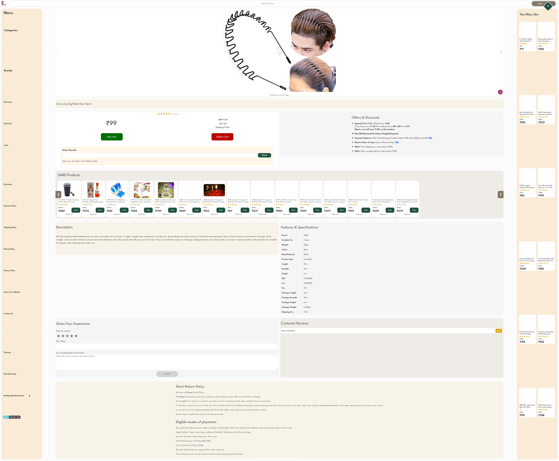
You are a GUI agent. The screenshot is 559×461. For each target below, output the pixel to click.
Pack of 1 (69, 214)
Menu (8, 13)
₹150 (541, 342)
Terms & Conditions (12, 292)
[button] (501, 52)
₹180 (522, 122)
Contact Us (8, 314)
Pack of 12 (263, 214)
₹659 (182, 211)
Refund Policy (9, 249)
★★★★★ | (167, 114)
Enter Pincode (69, 150)
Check (264, 155)
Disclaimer (8, 184)
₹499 (302, 208)
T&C (430, 138)
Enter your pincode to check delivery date (79, 161)
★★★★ (183, 205)
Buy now (111, 137)
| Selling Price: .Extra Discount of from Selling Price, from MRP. (383, 126)
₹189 (541, 269)
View (76, 210)
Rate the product (63, 331)
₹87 (230, 211)
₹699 (376, 211)
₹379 (327, 211)
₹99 (229, 208)
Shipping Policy (10, 227)
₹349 (540, 412)
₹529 (541, 122)
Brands (8, 70)
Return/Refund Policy (377, 142)
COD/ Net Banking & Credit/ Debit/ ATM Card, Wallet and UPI (393, 138)
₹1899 (157, 208)
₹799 (158, 211)
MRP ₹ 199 (223, 120)
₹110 (522, 415)
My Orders (8, 102)
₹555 (279, 211)
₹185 (541, 49)
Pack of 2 (214, 214)
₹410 (109, 211)
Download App (10, 374)
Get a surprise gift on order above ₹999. (376, 151)
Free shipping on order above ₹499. (374, 147)
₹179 (521, 193)
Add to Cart (222, 137)
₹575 (521, 119)
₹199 (205, 208)
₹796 (540, 46)
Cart (540, 3)
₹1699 (60, 208)
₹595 (84, 208)
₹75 (521, 46)
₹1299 (522, 266)
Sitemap (7, 352)
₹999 (254, 208)
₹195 (522, 342)
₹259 (303, 211)
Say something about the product (70, 353)
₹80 (522, 195)
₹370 (86, 211)
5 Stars (175, 114)
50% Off (223, 124)
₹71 (522, 49)
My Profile (8, 124)
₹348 (541, 415)
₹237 (255, 211)
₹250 (521, 339)
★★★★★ (63, 205)
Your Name (61, 341)
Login (6, 145)
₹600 (540, 193)
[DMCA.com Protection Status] (22, 425)
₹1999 (181, 208)
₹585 (134, 211)
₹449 (540, 339)
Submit (167, 374)
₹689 (61, 211)
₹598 (540, 119)
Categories (10, 30)
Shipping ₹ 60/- (223, 127)
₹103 (206, 211)
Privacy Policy (9, 271)
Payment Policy (10, 206)
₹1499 (109, 208)
